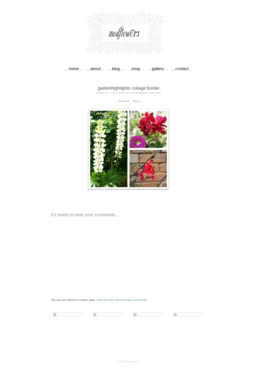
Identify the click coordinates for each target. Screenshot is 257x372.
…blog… (116, 68)
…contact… (181, 68)
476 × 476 (125, 93)
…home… (74, 68)
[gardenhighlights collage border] (128, 149)
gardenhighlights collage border (147, 93)
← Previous (122, 101)
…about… (95, 68)
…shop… (135, 68)
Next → (137, 101)
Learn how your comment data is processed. (122, 299)
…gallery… (158, 68)
